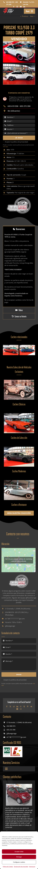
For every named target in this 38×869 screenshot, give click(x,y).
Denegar (19, 857)
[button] (4, 74)
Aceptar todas (19, 851)
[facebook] (14, 7)
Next (32, 16)
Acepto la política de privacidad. (16, 142)
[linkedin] (24, 7)
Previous (25, 16)
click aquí (5, 146)
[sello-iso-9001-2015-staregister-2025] (12, 747)
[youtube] (21, 7)
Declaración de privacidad (21, 866)
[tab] (19, 229)
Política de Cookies (8, 866)
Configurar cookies (19, 862)
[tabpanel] (19, 269)
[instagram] (17, 7)
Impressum (32, 866)
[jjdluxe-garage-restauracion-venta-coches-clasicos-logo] (9, 8)
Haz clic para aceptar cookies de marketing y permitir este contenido (18, 560)
